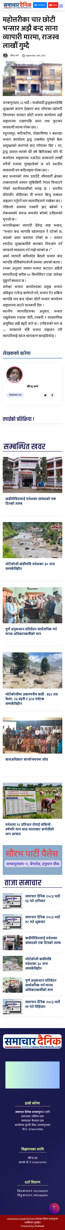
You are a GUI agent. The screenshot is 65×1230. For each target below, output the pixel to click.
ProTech (39, 1226)
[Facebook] (52, 395)
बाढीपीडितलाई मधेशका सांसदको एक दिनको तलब (30, 501)
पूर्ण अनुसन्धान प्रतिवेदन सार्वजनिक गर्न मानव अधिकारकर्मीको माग (31, 631)
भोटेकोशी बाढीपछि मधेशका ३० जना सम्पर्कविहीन (30, 566)
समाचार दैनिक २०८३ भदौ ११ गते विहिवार (42, 1004)
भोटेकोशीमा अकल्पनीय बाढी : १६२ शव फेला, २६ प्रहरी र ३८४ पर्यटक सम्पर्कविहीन (31, 699)
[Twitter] (45, 395)
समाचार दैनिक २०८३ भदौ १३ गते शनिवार (42, 898)
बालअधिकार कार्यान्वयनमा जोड (26, 759)
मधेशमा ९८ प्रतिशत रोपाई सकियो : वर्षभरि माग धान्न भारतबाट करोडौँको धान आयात (29, 829)
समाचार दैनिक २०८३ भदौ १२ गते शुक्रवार (42, 919)
